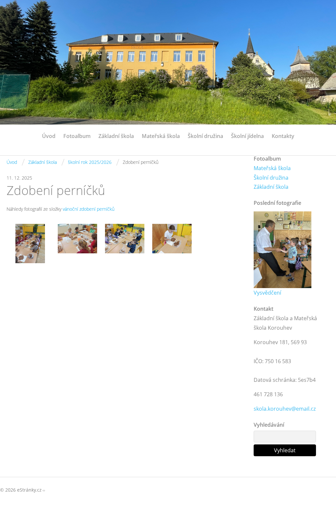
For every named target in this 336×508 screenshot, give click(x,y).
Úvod (48, 136)
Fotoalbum (77, 136)
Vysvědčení (267, 292)
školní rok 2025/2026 (90, 162)
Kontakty (283, 136)
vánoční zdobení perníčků (89, 209)
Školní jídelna (247, 136)
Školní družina (205, 136)
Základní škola (116, 136)
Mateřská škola (161, 136)
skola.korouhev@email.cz (285, 408)
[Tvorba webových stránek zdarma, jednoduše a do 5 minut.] (44, 490)
